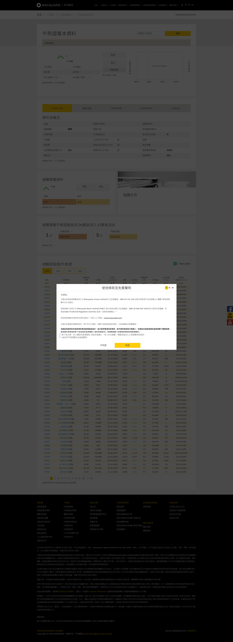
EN (173, 288)
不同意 (103, 345)
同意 (127, 345)
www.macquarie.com (113, 318)
